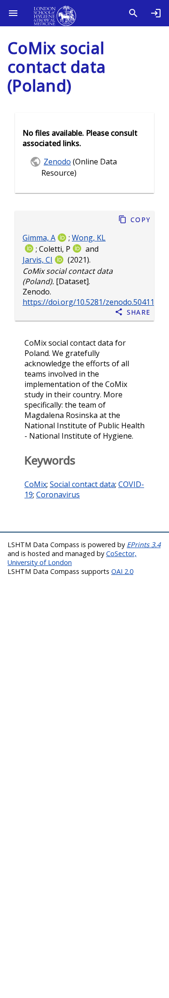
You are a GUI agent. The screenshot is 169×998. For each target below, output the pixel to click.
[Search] (133, 13)
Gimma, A (39, 237)
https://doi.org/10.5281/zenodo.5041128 (93, 302)
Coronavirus (58, 494)
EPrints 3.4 (144, 544)
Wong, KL (89, 237)
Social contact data (82, 484)
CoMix (35, 484)
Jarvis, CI (38, 260)
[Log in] (156, 13)
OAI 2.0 (122, 571)
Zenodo (57, 161)
